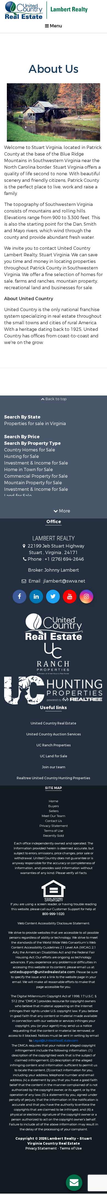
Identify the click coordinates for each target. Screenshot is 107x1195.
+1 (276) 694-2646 (64, 570)
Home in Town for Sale (28, 481)
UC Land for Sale (53, 768)
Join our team (53, 778)
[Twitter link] (53, 608)
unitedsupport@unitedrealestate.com (42, 983)
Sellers (53, 822)
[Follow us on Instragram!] (86, 608)
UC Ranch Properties (53, 757)
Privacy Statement (54, 837)
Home (53, 812)
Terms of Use (53, 842)
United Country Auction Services (53, 746)
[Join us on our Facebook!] (19, 608)
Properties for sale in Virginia (35, 435)
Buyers (53, 817)
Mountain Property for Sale (33, 494)
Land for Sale (18, 507)
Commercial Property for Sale (36, 487)
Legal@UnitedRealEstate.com (55, 1052)
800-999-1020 (53, 925)
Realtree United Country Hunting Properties (53, 789)
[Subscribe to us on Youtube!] (70, 608)
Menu (55, 26)
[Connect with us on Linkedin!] (36, 608)
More (64, 522)
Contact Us (53, 832)
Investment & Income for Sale (36, 474)
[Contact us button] (74, 1182)
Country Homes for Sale (29, 461)
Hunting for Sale (21, 468)
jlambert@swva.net (64, 592)
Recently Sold (53, 847)
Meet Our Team (53, 827)
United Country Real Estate (53, 735)
